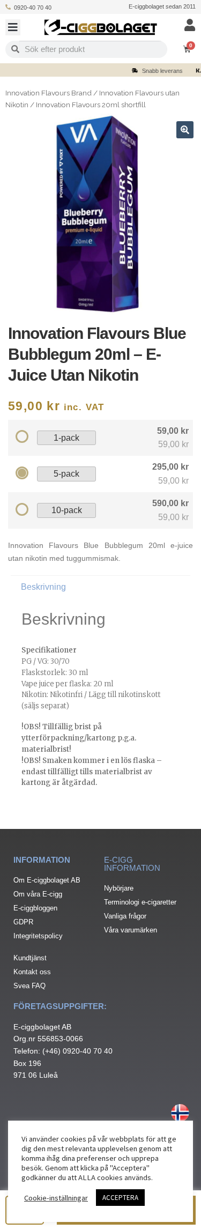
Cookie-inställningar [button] (56, 1198)
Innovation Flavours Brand (48, 92)
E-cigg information (132, 863)
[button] (12, 27)
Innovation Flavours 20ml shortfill (91, 104)
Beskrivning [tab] (43, 586)
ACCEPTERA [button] (120, 1197)
